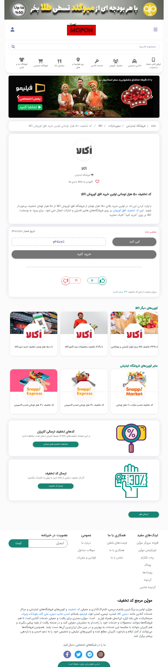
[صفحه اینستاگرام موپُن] (100, 654)
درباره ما (86, 543)
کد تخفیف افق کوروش (126, 210)
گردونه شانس (148, 587)
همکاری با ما (116, 550)
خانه (153, 126)
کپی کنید (134, 241)
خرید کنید (84, 254)
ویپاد (25, 614)
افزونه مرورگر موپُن (147, 543)
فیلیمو (83, 614)
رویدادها (147, 572)
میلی (53, 614)
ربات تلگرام (147, 557)
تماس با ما (117, 557)
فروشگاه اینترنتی (135, 126)
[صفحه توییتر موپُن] (78, 654)
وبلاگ (147, 565)
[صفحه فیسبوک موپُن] (67, 654)
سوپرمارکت (114, 126)
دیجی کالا (123, 614)
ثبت (18, 543)
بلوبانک (33, 614)
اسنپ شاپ (63, 614)
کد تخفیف (74, 609)
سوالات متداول (86, 550)
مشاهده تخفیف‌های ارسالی (56, 444)
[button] (90, 112)
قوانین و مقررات (86, 557)
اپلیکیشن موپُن (147, 550)
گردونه (147, 580)
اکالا (100, 126)
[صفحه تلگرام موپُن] (89, 654)
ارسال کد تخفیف (56, 486)
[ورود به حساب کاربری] (12, 29)
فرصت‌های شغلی (117, 543)
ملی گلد (44, 614)
